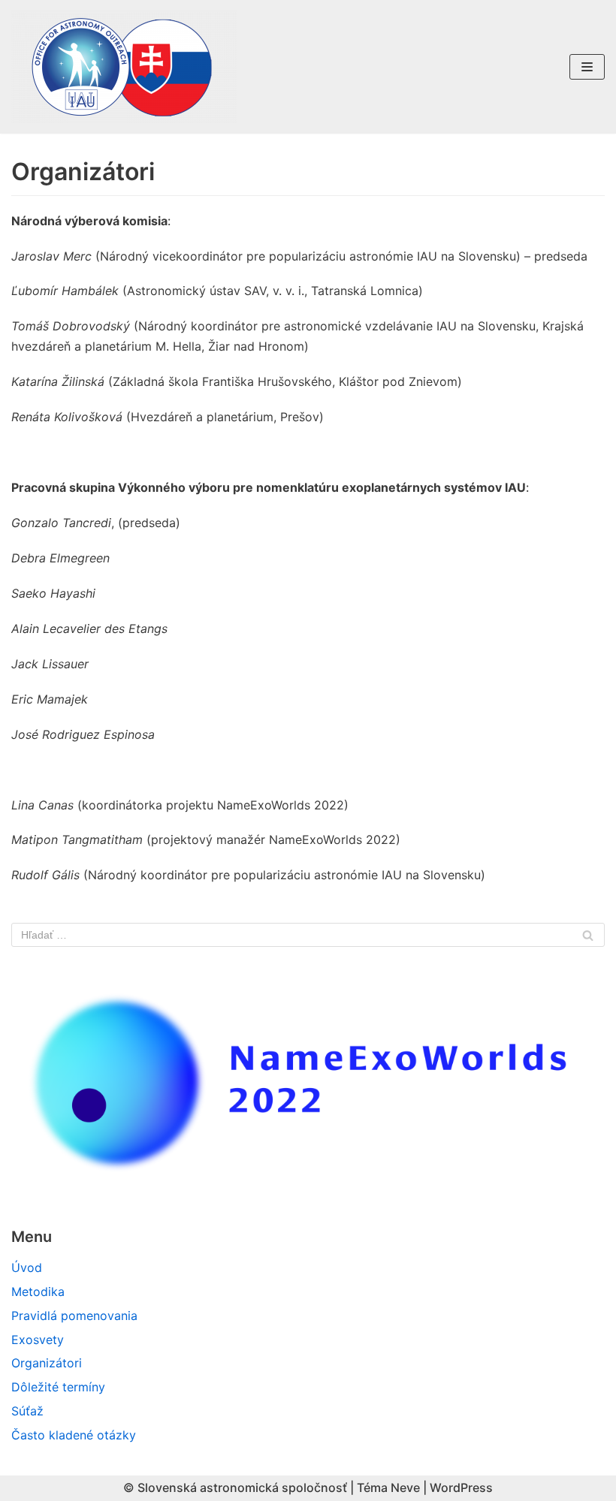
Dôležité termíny (58, 1386)
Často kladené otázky (73, 1434)
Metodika (38, 1291)
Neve (405, 1487)
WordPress (461, 1487)
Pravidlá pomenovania (74, 1315)
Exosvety (37, 1339)
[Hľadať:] (308, 935)
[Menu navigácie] (587, 67)
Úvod (26, 1267)
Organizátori (46, 1362)
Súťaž (27, 1410)
